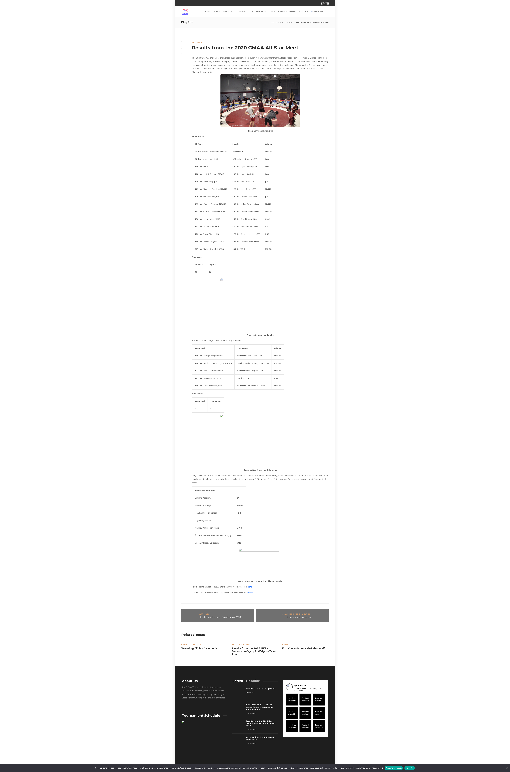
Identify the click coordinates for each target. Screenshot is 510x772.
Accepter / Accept (394, 768)
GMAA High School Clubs (296, 614)
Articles (227, 11)
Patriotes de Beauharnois (299, 617)
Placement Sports (287, 11)
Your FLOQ (242, 11)
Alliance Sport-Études (263, 11)
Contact (303, 11)
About (217, 11)
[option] (204, 646)
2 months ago (250, 713)
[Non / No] (506, 768)
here (250, 586)
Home (208, 11)
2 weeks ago (250, 693)
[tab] (237, 681)
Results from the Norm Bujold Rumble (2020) (220, 617)
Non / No (410, 768)
